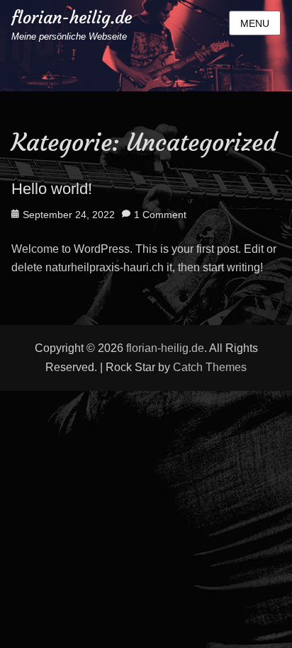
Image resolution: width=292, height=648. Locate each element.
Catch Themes (210, 367)
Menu (254, 23)
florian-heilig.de (71, 17)
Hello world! (51, 189)
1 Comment (160, 214)
